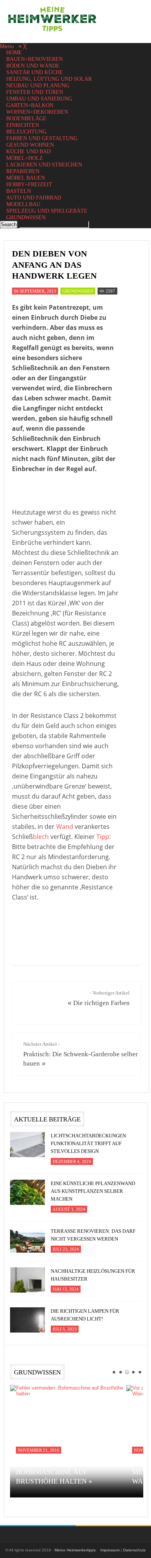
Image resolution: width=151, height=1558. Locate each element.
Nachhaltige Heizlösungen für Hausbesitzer (93, 1275)
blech (41, 836)
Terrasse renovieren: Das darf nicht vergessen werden (93, 1235)
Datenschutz (134, 1550)
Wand (64, 826)
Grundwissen (77, 291)
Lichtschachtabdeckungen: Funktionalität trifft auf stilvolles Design (89, 1143)
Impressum (110, 1550)
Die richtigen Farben (101, 1003)
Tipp (102, 836)
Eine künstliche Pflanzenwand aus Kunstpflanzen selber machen (93, 1191)
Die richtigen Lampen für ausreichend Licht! (85, 1315)
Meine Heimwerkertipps (75, 1550)
